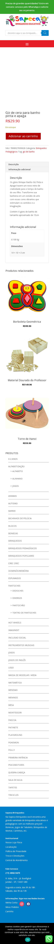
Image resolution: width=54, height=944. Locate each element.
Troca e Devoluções (14, 855)
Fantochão (18, 605)
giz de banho (29, 151)
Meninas (13, 690)
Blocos (12, 525)
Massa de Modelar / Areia (22, 675)
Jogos (15, 486)
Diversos (17, 598)
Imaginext (13, 630)
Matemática (15, 682)
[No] (50, 933)
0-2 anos (13, 459)
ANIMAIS (12, 496)
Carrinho (9, 911)
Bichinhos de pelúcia (20, 518)
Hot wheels (14, 622)
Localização (11, 847)
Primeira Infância (18, 757)
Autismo (13, 503)
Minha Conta (11, 902)
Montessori (15, 712)
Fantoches (14, 585)
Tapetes (12, 787)
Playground (15, 735)
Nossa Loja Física (13, 842)
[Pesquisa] (45, 33)
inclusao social (17, 637)
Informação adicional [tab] (19, 169)
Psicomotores (16, 765)
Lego (11, 667)
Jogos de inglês (17, 660)
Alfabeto (17, 471)
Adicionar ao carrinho (23, 136)
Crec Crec (13, 563)
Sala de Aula (15, 780)
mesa (11, 705)
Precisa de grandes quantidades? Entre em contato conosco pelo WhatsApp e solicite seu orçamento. (27, 7)
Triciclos (13, 795)
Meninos (13, 697)
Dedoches (17, 590)
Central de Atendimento (16, 860)
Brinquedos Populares (21, 555)
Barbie (12, 510)
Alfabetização (16, 466)
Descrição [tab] (13, 164)
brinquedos (15, 540)
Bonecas (13, 533)
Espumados (14, 578)
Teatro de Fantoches (24, 612)
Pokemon (13, 742)
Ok (27, 940)
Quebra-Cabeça (16, 772)
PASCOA (12, 720)
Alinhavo (17, 478)
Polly (11, 750)
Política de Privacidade (15, 851)
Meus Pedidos (12, 907)
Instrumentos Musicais (21, 645)
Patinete (13, 727)
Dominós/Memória (18, 570)
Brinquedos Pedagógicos (22, 548)
